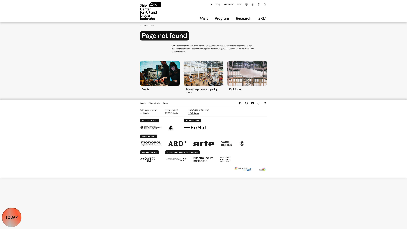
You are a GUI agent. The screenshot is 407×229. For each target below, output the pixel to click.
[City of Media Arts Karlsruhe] (262, 169)
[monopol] (151, 143)
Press (239, 4)
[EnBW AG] (195, 127)
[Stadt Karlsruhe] (171, 127)
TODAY (12, 217)
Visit (204, 18)
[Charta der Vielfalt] (243, 169)
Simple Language (246, 4)
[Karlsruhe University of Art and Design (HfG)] (176, 159)
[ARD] (177, 143)
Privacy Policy (155, 103)
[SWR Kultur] (226, 143)
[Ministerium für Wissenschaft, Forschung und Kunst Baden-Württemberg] (151, 127)
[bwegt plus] (147, 159)
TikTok (259, 103)
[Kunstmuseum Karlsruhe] (203, 159)
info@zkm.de (193, 113)
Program (222, 18)
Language (259, 4)
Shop (218, 4)
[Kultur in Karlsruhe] (241, 143)
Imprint (143, 103)
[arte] (203, 143)
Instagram (246, 103)
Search (265, 4)
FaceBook (240, 103)
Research (244, 18)
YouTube (252, 103)
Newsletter (228, 4)
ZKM (262, 18)
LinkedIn (265, 103)
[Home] (153, 11)
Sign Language (252, 4)
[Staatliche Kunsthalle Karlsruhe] (225, 159)
